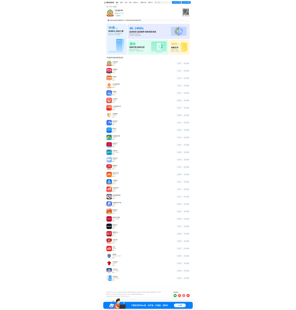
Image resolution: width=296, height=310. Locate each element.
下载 (180, 100)
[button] (109, 2)
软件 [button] (110, 6)
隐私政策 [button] (148, 292)
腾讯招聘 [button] (129, 292)
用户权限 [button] (143, 292)
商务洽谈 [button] (125, 292)
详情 (179, 63)
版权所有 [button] (138, 292)
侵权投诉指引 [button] (153, 292)
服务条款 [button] (120, 292)
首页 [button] (107, 6)
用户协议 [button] (159, 292)
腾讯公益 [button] (134, 292)
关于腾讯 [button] (108, 292)
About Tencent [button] (114, 292)
